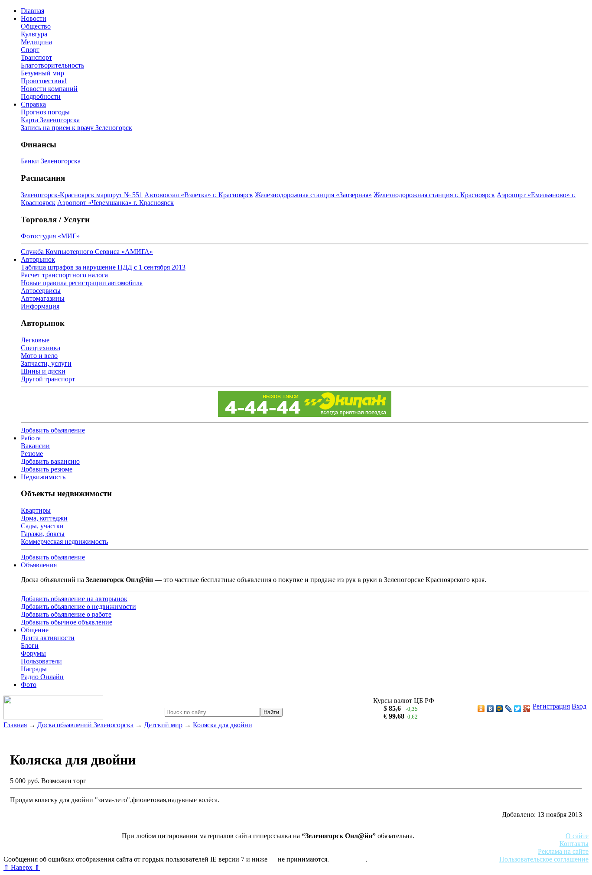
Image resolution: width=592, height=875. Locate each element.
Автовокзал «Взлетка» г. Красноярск (198, 194)
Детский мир (163, 725)
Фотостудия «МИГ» (50, 236)
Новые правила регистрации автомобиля (82, 282)
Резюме (32, 453)
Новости (33, 18)
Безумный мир (42, 73)
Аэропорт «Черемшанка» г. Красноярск (115, 202)
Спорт (30, 49)
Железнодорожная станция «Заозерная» (313, 194)
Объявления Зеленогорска (124, 851)
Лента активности (48, 637)
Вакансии (35, 445)
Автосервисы (41, 290)
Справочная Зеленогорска (42, 851)
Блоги (30, 645)
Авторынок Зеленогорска (41, 843)
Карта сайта (348, 859)
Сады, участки (42, 526)
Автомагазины (43, 298)
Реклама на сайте (563, 851)
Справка (33, 104)
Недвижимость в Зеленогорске (130, 843)
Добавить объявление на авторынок (74, 598)
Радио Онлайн (42, 676)
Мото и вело (39, 355)
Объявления (39, 565)
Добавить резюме (46, 469)
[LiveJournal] (508, 708)
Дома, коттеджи (44, 518)
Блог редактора (191, 851)
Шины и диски (43, 371)
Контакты (574, 843)
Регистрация (551, 706)
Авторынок (38, 259)
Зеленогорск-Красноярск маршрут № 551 (82, 194)
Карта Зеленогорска (50, 120)
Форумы (33, 653)
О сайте (577, 835)
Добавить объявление (53, 430)
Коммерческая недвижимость (64, 541)
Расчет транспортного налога (64, 275)
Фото (28, 684)
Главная (32, 10)
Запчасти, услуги (46, 363)
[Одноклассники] (481, 708)
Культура (34, 34)
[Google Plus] (526, 708)
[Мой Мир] (499, 708)
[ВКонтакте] (490, 708)
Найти (271, 712)
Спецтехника (40, 347)
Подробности (41, 96)
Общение (35, 630)
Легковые (35, 340)
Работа (31, 438)
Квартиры (36, 510)
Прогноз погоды (45, 112)
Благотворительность (52, 65)
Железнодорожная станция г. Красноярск (434, 194)
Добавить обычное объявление (66, 622)
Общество (36, 26)
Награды (34, 669)
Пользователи (41, 661)
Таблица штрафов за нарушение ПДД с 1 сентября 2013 (103, 267)
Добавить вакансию (50, 461)
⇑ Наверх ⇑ (21, 867)
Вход (579, 706)
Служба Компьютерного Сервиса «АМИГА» (87, 251)
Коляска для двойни (222, 725)
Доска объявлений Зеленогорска (85, 725)
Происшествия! (44, 81)
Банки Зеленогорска (51, 161)
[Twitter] (517, 708)
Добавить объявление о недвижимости (78, 606)
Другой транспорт (48, 379)
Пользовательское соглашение (544, 859)
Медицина (36, 42)
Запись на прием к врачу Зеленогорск (76, 127)
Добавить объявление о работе (66, 614)
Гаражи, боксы (43, 533)
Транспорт (36, 57)
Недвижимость (43, 477)
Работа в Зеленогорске (214, 843)
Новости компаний (49, 88)
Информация (40, 306)
